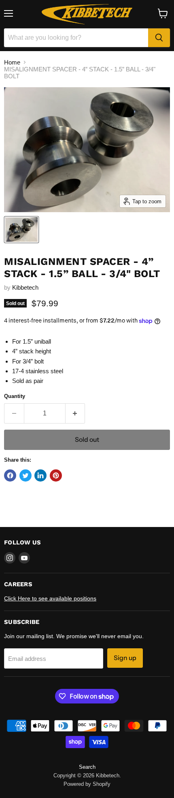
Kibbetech (25, 287)
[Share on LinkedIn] (40, 475)
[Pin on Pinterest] (56, 475)
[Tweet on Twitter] (25, 475)
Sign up (125, 658)
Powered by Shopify (87, 784)
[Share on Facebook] (10, 475)
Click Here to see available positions (50, 598)
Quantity (14, 396)
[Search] (159, 37)
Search (87, 767)
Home (12, 62)
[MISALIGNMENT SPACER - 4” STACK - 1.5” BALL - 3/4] (21, 230)
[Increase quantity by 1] (75, 413)
